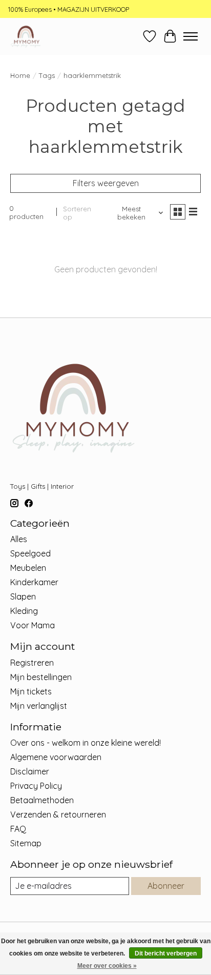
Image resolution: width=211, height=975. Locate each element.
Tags (47, 75)
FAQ (18, 829)
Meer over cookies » (107, 965)
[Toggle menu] (190, 36)
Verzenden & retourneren (58, 814)
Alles (18, 539)
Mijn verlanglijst (38, 706)
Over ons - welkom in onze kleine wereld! (85, 743)
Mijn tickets (31, 691)
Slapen (23, 596)
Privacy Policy (36, 786)
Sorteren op (77, 213)
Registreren (32, 663)
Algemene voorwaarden (55, 757)
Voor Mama (32, 625)
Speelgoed (30, 553)
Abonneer (165, 886)
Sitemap (25, 843)
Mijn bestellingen (41, 677)
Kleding (24, 611)
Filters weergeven (106, 183)
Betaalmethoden (42, 800)
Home (20, 75)
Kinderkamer (34, 582)
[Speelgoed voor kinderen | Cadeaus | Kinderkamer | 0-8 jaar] (25, 36)
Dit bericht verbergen (166, 953)
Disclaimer (29, 771)
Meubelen (28, 568)
